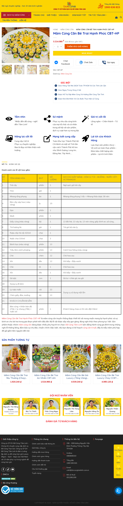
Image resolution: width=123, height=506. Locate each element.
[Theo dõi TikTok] (8, 469)
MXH (118, 462)
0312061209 (71, 477)
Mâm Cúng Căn (67, 29)
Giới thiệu (52, 15)
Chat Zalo (88, 62)
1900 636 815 (112, 7)
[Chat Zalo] (118, 490)
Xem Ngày (118, 450)
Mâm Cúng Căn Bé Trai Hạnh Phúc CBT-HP (21, 318)
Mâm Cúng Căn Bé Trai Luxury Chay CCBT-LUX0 (107, 376)
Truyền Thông (9, 20)
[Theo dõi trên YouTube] (13, 469)
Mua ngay (87, 53)
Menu (118, 475)
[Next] (45, 45)
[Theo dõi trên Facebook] (3, 469)
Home (55, 29)
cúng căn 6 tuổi (89, 327)
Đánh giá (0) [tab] (14, 164)
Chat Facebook (65, 62)
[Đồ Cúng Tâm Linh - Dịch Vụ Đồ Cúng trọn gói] (69, 6)
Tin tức (118, 456)
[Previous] (6, 45)
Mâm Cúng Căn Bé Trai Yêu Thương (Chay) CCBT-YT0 (16, 376)
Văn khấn (63, 15)
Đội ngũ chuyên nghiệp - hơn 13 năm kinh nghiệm (22, 6)
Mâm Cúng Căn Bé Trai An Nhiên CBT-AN (46, 376)
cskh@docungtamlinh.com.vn (78, 470)
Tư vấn (118, 469)
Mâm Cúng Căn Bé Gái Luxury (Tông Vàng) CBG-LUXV (76, 376)
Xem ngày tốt (79, 15)
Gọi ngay (111, 62)
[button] (16, 15)
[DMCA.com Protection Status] (8, 478)
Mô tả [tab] (4, 164)
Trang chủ (39, 15)
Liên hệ (22, 20)
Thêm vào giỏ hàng (77, 46)
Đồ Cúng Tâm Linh (74, 324)
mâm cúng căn (25, 324)
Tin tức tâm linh (96, 15)
